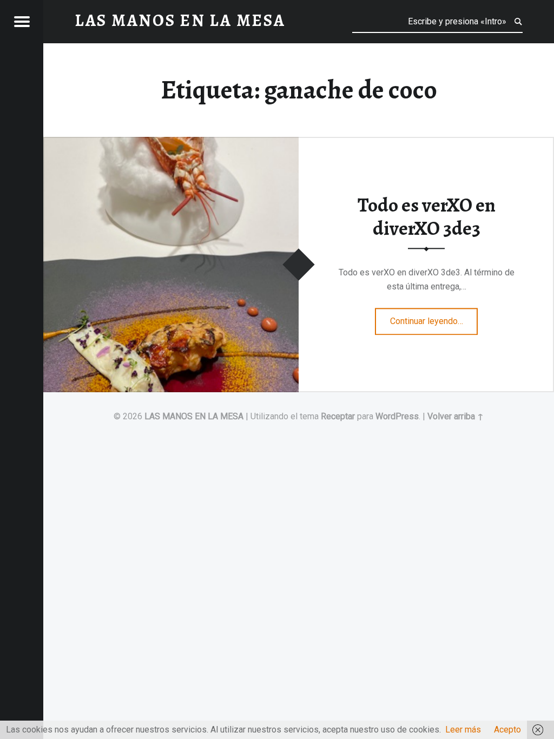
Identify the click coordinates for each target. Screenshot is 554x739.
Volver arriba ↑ (455, 416)
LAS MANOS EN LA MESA (193, 416)
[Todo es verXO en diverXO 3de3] (171, 143)
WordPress (397, 416)
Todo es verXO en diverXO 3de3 (427, 217)
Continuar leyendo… (434, 317)
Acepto (507, 729)
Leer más (463, 729)
